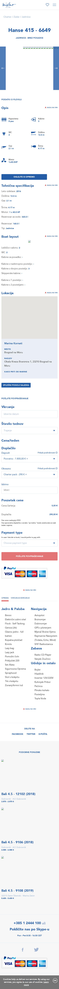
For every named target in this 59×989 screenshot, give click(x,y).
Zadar (16, 16)
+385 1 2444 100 (27, 923)
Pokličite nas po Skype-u (29, 929)
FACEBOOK (17, 734)
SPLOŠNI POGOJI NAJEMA (16, 385)
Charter (7, 16)
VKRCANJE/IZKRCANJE (20, 598)
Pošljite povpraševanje (29, 556)
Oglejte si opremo (24, 177)
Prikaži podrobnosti (47, 452)
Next (56, 68)
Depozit (5, 452)
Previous (3, 68)
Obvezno (6, 468)
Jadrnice (26, 16)
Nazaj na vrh (52, 108)
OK (55, 980)
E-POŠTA (43, 734)
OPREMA (5, 598)
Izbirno (5, 484)
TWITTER (31, 734)
